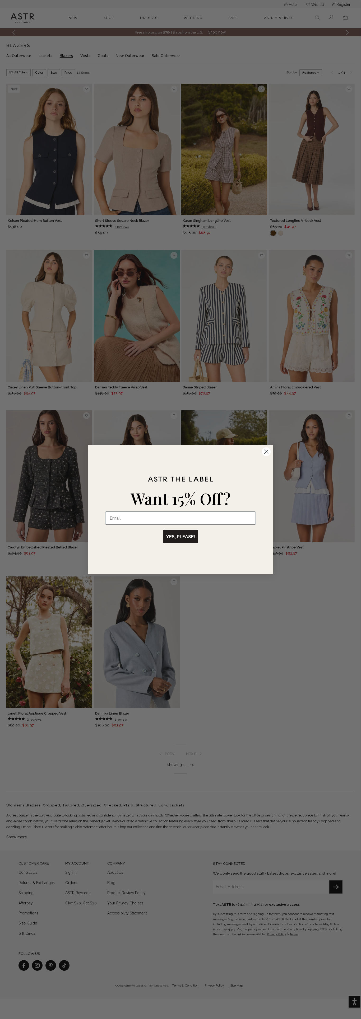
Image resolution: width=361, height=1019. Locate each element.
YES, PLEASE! (180, 536)
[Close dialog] (266, 451)
